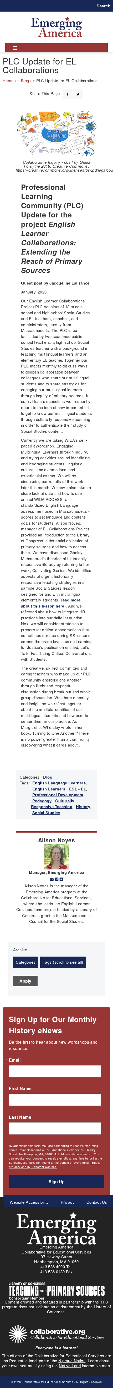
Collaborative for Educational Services (47, 1382)
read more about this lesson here (51, 603)
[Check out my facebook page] (56, 879)
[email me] (52, 879)
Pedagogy (42, 801)
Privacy (68, 1202)
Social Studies (46, 812)
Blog (25, 80)
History (83, 806)
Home (8, 80)
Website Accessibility (29, 1202)
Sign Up (57, 1181)
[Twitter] (78, 91)
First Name (20, 1088)
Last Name (20, 1117)
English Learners (48, 789)
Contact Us (96, 1202)
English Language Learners (59, 783)
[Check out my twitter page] (61, 879)
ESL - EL (77, 789)
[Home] (56, 16)
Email (14, 1060)
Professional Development (58, 795)
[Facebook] (68, 91)
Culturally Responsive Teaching (52, 804)
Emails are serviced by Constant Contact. (54, 1164)
